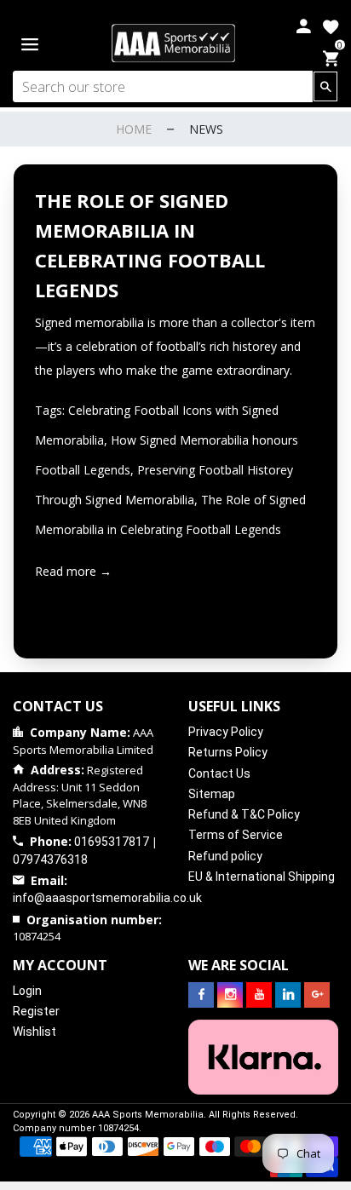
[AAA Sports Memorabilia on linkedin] (288, 995)
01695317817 (111, 841)
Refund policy (225, 856)
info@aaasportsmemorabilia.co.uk (107, 898)
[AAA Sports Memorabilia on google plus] (317, 995)
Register (36, 1011)
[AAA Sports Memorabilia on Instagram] (230, 995)
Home (134, 129)
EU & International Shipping (261, 876)
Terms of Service (235, 835)
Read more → (73, 571)
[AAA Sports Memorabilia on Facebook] (201, 995)
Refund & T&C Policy (244, 814)
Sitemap (211, 794)
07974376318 (50, 859)
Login (27, 990)
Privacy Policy (225, 732)
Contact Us (219, 773)
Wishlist (34, 1031)
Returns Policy (228, 752)
